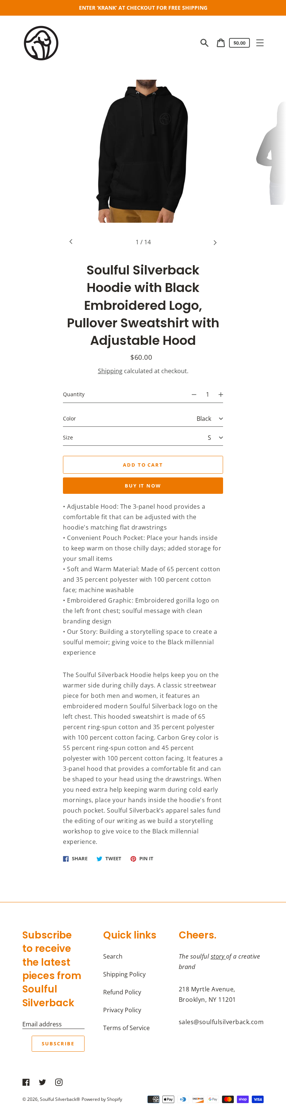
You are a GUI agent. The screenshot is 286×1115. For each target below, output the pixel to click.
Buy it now (143, 485)
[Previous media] (71, 242)
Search (113, 956)
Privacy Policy (122, 1010)
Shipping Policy (124, 974)
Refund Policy (122, 992)
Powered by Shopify (102, 1099)
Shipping (110, 371)
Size (68, 437)
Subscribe (58, 1043)
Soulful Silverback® (60, 1099)
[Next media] (215, 242)
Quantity (74, 394)
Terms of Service (126, 1028)
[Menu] (260, 43)
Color (69, 418)
